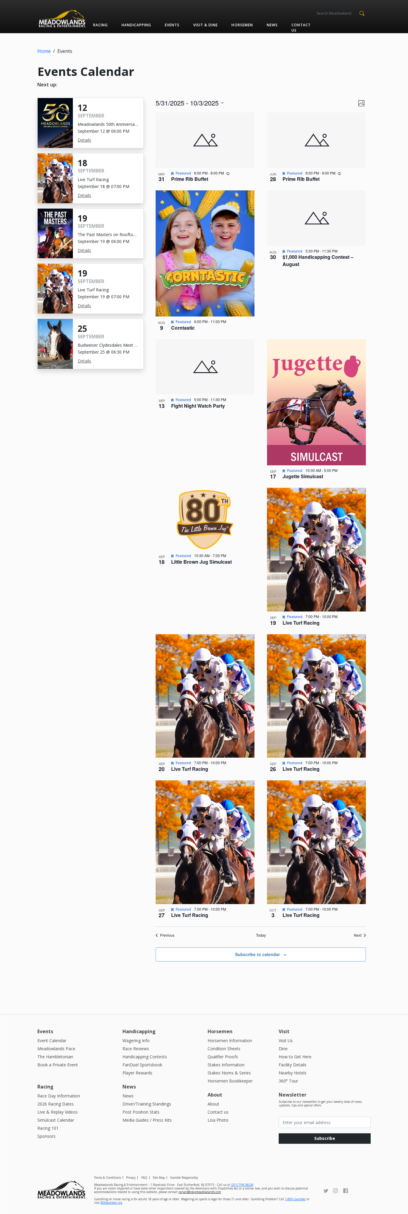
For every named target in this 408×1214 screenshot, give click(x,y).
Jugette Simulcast (303, 476)
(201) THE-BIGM (242, 1185)
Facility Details (292, 1065)
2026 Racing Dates (55, 1104)
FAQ (144, 1177)
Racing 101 (48, 1128)
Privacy (131, 1177)
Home (44, 51)
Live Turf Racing (301, 622)
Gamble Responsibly (184, 1177)
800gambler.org (111, 1203)
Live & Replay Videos (57, 1112)
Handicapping (136, 24)
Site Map (159, 1177)
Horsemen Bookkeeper (230, 1081)
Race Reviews (135, 1048)
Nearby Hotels (292, 1073)
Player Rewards (137, 1073)
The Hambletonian (55, 1056)
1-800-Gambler (295, 1199)
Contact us (301, 27)
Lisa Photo (218, 1120)
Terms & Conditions (107, 1177)
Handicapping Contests (144, 1056)
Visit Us (286, 1040)
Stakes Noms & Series (229, 1073)
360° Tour (288, 1081)
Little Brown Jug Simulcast (201, 561)
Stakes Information (226, 1065)
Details (84, 140)
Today (261, 935)
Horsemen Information (230, 1040)
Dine (283, 1048)
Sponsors (46, 1136)
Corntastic (183, 327)
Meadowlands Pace (56, 1048)
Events (172, 24)
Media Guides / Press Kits (147, 1120)
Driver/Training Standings (146, 1104)
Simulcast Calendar (55, 1120)
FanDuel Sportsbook (142, 1065)
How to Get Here (295, 1056)
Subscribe (324, 1138)
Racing (100, 24)
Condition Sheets (224, 1048)
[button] (361, 12)
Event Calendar (51, 1040)
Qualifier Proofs (223, 1056)
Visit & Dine (205, 24)
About (213, 1104)
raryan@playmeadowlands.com (200, 1192)
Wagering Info (136, 1040)
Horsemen (242, 24)
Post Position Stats (140, 1112)
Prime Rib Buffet (189, 178)
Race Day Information (58, 1096)
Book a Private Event (57, 1065)
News (272, 24)
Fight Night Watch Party (198, 405)
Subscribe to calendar (257, 954)
